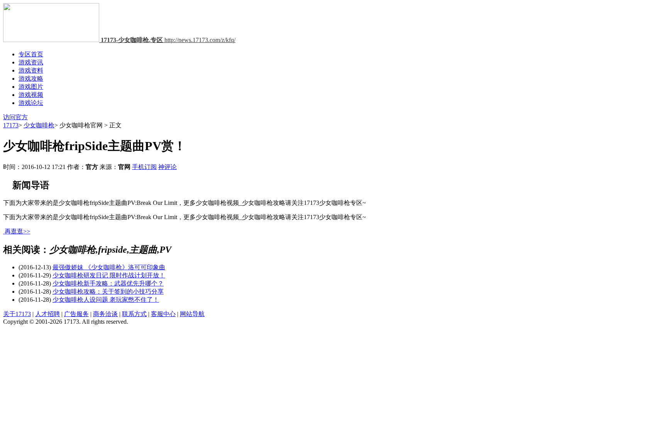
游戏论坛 (31, 103)
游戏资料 (31, 70)
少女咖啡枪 (39, 125)
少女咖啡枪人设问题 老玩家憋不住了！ (105, 299)
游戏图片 (31, 86)
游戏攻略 (31, 78)
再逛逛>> (17, 231)
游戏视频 (31, 94)
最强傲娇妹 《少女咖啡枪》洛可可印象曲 (108, 267)
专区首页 (31, 54)
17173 (11, 125)
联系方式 (134, 314)
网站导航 (192, 314)
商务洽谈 (105, 314)
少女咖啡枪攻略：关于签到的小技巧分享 (108, 291)
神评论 (167, 167)
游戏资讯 (31, 62)
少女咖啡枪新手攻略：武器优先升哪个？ (108, 283)
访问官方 (15, 117)
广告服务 (76, 314)
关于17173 (17, 314)
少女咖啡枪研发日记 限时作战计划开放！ (108, 275)
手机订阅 (144, 167)
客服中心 (163, 314)
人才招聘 (47, 314)
